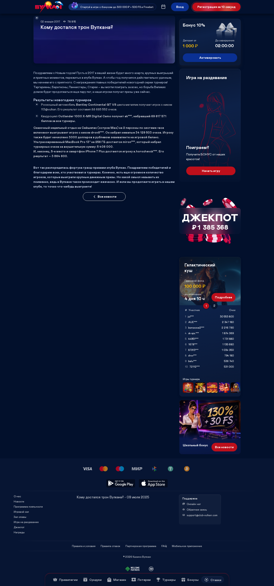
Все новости (107, 196)
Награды (19, 532)
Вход (180, 7)
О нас (17, 496)
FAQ (164, 546)
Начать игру (211, 171)
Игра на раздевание (26, 522)
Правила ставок (110, 546)
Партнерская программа (140, 546)
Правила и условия (83, 546)
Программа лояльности (28, 506)
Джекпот (19, 527)
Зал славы (20, 516)
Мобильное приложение (187, 546)
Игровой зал (21, 511)
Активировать (210, 58)
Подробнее (223, 297)
